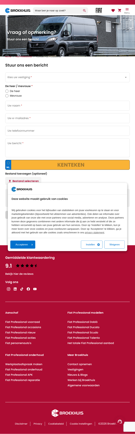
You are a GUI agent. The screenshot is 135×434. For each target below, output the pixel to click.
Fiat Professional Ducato (83, 327)
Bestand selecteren (26, 181)
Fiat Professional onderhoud (23, 369)
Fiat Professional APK (19, 375)
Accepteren (21, 244)
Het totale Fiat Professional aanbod (91, 343)
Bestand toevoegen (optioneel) (26, 173)
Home (8, 56)
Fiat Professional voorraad (22, 322)
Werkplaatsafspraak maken (23, 364)
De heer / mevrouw (19, 86)
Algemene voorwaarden (84, 385)
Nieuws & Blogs (78, 375)
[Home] (17, 10)
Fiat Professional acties (20, 338)
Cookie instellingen (81, 424)
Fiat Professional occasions (23, 327)
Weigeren (114, 244)
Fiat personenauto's (18, 343)
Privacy (38, 424)
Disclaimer (21, 424)
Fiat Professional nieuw (20, 332)
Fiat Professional (24, 56)
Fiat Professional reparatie (22, 380)
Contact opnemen (80, 364)
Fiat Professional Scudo (83, 332)
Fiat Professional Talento (84, 338)
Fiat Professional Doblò (82, 322)
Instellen (90, 244)
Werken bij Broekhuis (81, 380)
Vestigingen (75, 369)
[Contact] (119, 421)
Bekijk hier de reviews (19, 274)
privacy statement (94, 232)
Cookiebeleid (56, 424)
